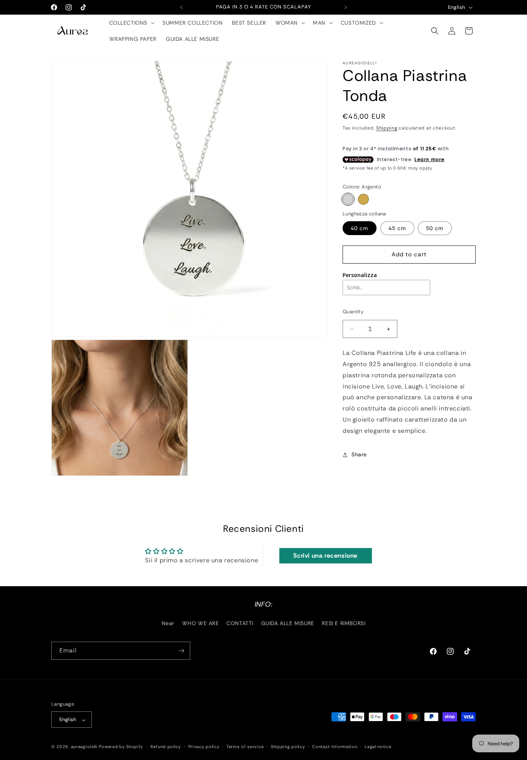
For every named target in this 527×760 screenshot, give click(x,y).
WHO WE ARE (200, 623)
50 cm (435, 228)
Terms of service (245, 746)
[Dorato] (363, 199)
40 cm (359, 228)
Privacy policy (204, 746)
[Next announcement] (345, 7)
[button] (131, 23)
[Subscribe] (181, 651)
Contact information (334, 746)
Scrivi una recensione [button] (325, 556)
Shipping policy (288, 746)
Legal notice (378, 746)
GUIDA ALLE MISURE (287, 623)
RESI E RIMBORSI (343, 623)
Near (168, 623)
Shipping (386, 128)
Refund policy (165, 746)
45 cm (397, 228)
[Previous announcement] (181, 7)
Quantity (353, 311)
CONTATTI (239, 623)
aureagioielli (84, 747)
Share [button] (359, 454)
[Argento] (348, 199)
